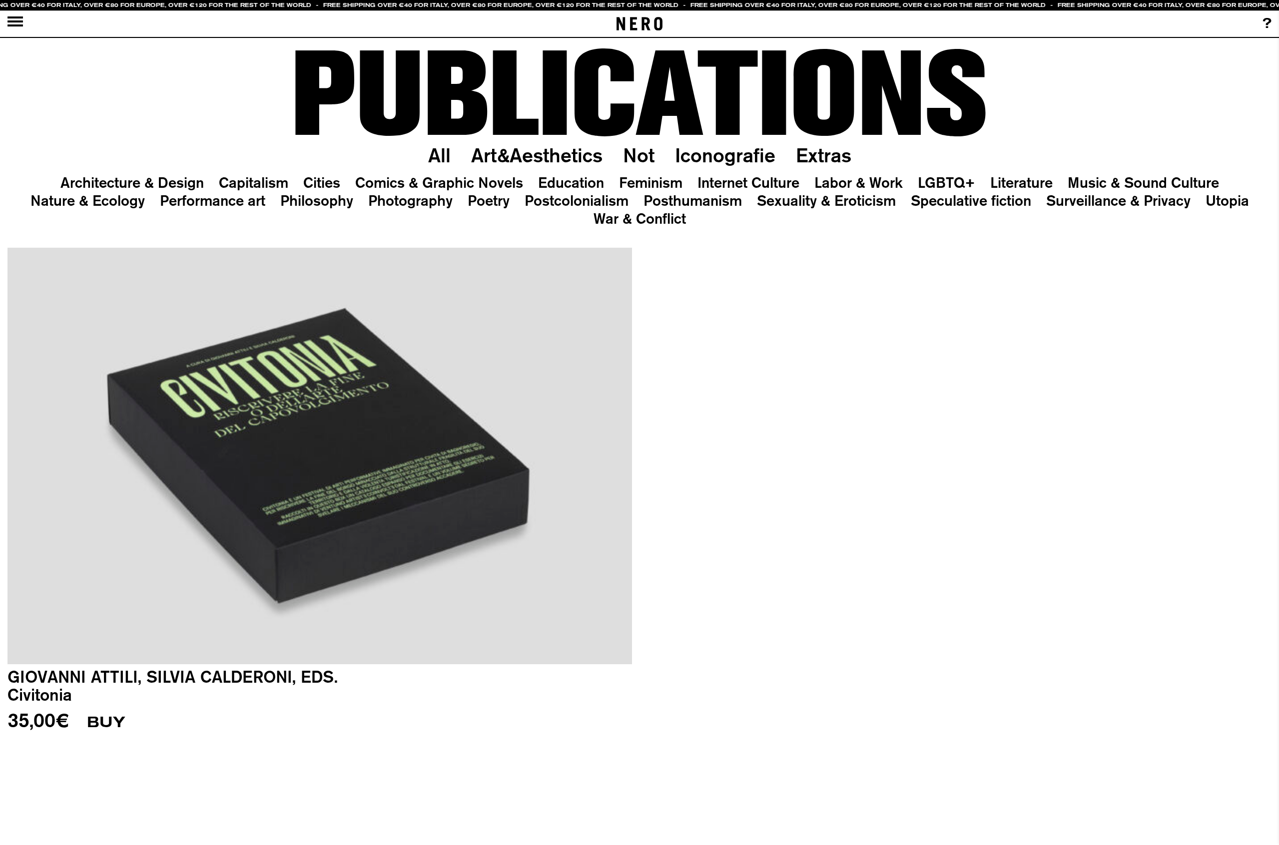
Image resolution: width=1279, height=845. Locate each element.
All (439, 155)
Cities (321, 182)
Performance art (212, 200)
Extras (823, 155)
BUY (106, 722)
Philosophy (316, 200)
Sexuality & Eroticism (826, 200)
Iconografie (725, 155)
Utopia (1227, 200)
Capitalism (253, 182)
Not (638, 155)
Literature (1021, 182)
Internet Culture (748, 182)
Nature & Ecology (87, 200)
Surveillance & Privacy (1118, 200)
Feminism (650, 182)
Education (571, 182)
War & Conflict (640, 218)
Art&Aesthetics (537, 155)
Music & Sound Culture (1143, 182)
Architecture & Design (132, 182)
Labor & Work (858, 182)
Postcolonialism (577, 200)
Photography (410, 200)
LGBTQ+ (946, 182)
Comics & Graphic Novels (439, 182)
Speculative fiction (971, 200)
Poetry (489, 200)
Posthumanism (692, 200)
